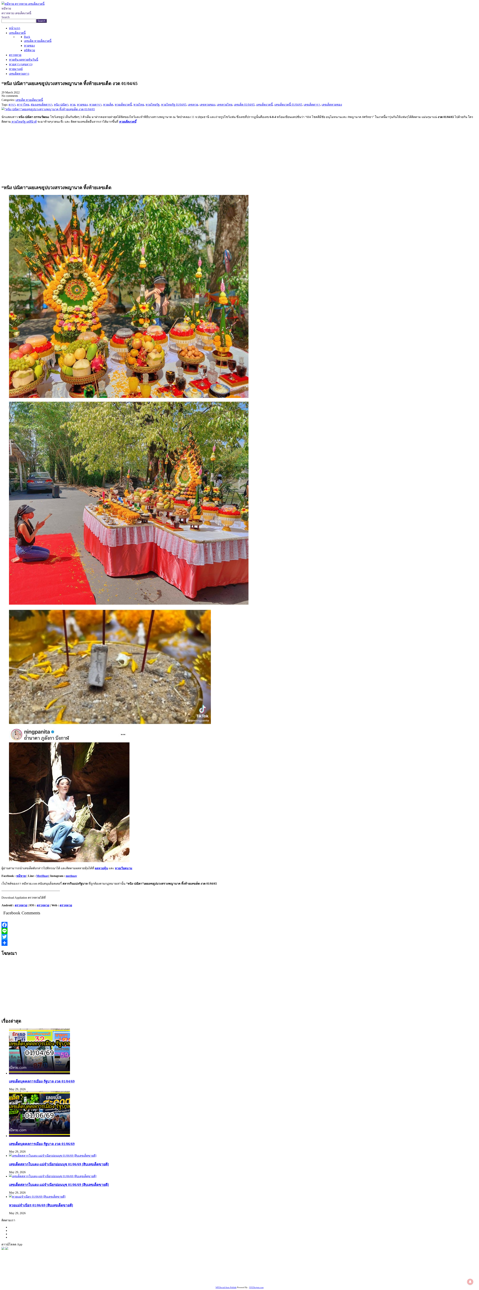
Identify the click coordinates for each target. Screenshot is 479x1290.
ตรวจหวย (21, 905)
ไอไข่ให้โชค (225, 1281)
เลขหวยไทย (158, 1276)
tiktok (192, 1281)
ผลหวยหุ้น (101, 868)
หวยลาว (181, 1276)
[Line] (239, 931)
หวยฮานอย (62, 1281)
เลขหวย (97, 1276)
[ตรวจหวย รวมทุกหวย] (2, 1248)
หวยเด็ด (62, 1276)
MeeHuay (42, 875)
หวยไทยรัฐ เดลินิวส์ (24, 121)
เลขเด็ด (124, 1276)
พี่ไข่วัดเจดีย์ (268, 1276)
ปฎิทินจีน (240, 1281)
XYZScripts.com (256, 1287)
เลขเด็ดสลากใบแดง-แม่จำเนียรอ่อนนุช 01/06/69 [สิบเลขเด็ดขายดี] (59, 1164)
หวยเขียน (370, 1276)
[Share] (239, 943)
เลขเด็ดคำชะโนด (387, 1276)
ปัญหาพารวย (195, 1276)
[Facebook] (239, 925)
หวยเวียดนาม (123, 868)
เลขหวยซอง (110, 1276)
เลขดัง (171, 1276)
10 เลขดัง (210, 1281)
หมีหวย (21, 875)
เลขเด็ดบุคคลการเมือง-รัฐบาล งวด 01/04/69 (42, 1081)
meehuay (71, 875)
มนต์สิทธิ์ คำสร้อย (308, 1276)
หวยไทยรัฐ (37, 1276)
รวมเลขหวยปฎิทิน (351, 1276)
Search (5, 17)
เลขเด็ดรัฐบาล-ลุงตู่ (150, 1281)
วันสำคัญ (49, 1281)
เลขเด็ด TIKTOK (258, 1281)
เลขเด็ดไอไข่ (106, 1281)
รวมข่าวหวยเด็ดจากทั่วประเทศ (437, 1276)
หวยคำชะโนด (286, 1276)
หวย (70, 1276)
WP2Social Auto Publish (226, 1287)
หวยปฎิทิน (276, 1281)
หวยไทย (50, 1276)
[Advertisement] (239, 153)
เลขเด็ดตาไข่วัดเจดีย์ (84, 1281)
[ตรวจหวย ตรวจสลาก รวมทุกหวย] (6, 1248)
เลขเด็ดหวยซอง (139, 1276)
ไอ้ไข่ (200, 1281)
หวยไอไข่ (464, 1276)
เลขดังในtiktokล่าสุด (176, 1281)
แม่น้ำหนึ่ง (35, 1281)
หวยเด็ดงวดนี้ (127, 121)
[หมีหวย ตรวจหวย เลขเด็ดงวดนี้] (23, 3)
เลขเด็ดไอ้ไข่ (408, 1276)
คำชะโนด (253, 1276)
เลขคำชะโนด (329, 1276)
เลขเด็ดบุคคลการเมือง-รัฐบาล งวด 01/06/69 (42, 1144)
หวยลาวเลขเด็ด (236, 1276)
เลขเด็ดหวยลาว (215, 1276)
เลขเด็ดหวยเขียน (126, 1281)
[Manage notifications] (470, 1282)
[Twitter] (239, 937)
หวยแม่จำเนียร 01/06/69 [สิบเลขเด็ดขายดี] (41, 1205)
